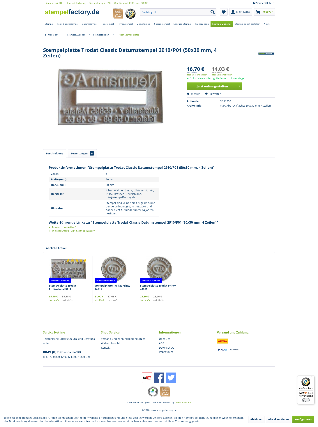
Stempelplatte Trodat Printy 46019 (112, 287)
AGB (161, 343)
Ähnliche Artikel (56, 248)
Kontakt (105, 347)
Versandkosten (183, 402)
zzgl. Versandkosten (197, 74)
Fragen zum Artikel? (63, 227)
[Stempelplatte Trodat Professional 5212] (68, 269)
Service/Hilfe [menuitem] (263, 3)
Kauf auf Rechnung (76, 3)
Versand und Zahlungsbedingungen (123, 338)
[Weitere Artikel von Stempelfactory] (266, 53)
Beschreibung (54, 153)
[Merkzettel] (224, 12)
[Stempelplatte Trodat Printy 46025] (159, 269)
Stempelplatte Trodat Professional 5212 (62, 287)
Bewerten (215, 94)
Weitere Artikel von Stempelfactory (73, 230)
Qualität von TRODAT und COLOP (131, 3)
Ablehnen (256, 419)
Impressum (166, 352)
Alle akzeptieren (278, 419)
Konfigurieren (303, 419)
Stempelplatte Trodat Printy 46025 (158, 287)
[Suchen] (212, 12)
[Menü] (312, 377)
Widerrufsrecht (110, 343)
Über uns (164, 338)
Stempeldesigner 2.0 (100, 3)
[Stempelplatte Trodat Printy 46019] (113, 269)
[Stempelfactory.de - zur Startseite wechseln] (72, 12)
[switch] (306, 400)
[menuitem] (178, 12)
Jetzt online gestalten (212, 86)
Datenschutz (166, 347)
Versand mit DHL (54, 3)
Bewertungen (82, 153)
